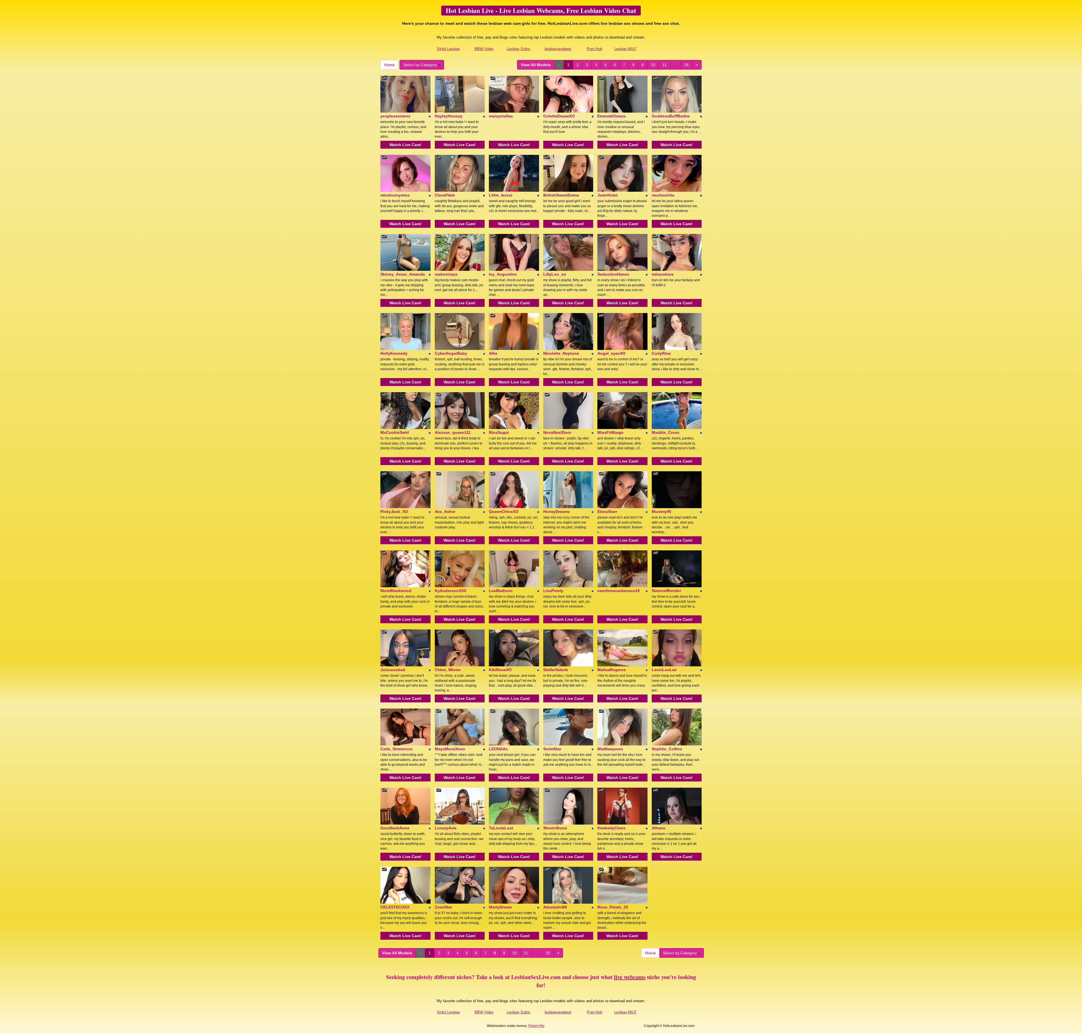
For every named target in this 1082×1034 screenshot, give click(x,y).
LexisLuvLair (664, 669)
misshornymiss (395, 195)
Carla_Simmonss (396, 749)
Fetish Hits (536, 1026)
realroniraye (446, 274)
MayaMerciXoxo (450, 749)
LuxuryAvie (445, 828)
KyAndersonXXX (450, 590)
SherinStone (555, 828)
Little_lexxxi (500, 195)
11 (664, 64)
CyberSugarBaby (451, 353)
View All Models (536, 64)
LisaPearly (553, 590)
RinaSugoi (499, 432)
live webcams (630, 977)
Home (389, 64)
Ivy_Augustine (503, 274)
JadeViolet (607, 195)
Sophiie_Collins (667, 749)
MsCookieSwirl (394, 432)
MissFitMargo (610, 432)
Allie (493, 353)
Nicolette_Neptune (561, 353)
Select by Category (420, 64)
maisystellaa (501, 116)
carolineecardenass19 (618, 590)
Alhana (658, 828)
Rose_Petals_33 (612, 907)
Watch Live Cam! (405, 144)
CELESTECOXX (394, 907)
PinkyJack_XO (394, 511)
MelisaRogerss (611, 669)
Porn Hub (594, 49)
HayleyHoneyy (448, 116)
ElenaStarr (607, 511)
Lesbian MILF (625, 49)
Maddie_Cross (665, 432)
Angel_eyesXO (611, 353)
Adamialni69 (555, 907)
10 (653, 64)
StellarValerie (555, 669)
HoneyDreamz (556, 511)
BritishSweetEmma (561, 195)
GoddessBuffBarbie (671, 116)
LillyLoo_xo (554, 274)
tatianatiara (662, 274)
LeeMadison (501, 590)
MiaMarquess (610, 749)
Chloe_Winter (448, 669)
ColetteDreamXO (559, 116)
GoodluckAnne (394, 828)
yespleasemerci (395, 116)
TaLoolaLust (501, 828)
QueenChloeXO (503, 511)
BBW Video (484, 49)
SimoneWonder (666, 590)
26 (686, 64)
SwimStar (552, 749)
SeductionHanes (613, 274)
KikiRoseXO (500, 669)
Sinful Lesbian (448, 49)
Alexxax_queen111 (453, 432)
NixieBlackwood (395, 590)
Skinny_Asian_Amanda (402, 274)
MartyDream (500, 907)
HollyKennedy (393, 353)
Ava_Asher (445, 511)
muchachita (663, 195)
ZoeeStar (443, 907)
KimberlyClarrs (611, 828)
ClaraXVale (445, 195)
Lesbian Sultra (518, 49)
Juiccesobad (392, 669)
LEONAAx (498, 749)
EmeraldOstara (611, 116)
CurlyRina (661, 353)
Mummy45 (661, 511)
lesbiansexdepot (558, 49)
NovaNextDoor (557, 432)
